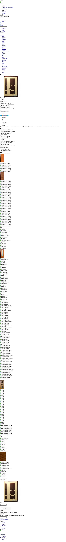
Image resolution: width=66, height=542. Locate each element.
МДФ (2, 120)
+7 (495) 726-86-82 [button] (2, 534)
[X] (4, 115)
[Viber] (5, 115)
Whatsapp (3, 29)
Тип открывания (2, 99)
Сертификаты (3, 6)
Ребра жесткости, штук (3, 107)
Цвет (2, 64)
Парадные (3, 72)
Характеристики (4, 117)
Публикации (3, 522)
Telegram (3, 30)
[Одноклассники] (2, 115)
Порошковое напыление (4, 122)
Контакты (3, 21)
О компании (3, 5)
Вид (2, 65)
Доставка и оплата (4, 20)
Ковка (2, 119)
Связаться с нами (4, 525)
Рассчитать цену (2, 111)
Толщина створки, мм (2, 105)
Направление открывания (3, 101)
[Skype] (8, 115)
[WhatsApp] (6, 115)
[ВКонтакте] (1, 115)
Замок (1, 109)
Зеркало (3, 118)
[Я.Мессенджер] (0, 115)
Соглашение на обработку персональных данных (7, 7)
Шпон (2, 124)
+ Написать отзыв (2, 479)
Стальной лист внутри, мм (3, 106)
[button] (2, 17)
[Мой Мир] (7, 115)
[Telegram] (3, 115)
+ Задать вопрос (2, 513)
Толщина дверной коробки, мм (4, 104)
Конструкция (3, 36)
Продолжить (2, 510)
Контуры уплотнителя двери (3, 108)
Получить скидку (6, 111)
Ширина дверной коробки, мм (3, 103)
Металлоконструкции (4, 66)
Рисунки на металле (4, 123)
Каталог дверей (3, 528)
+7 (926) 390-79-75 (4, 11)
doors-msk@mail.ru (4, 13)
